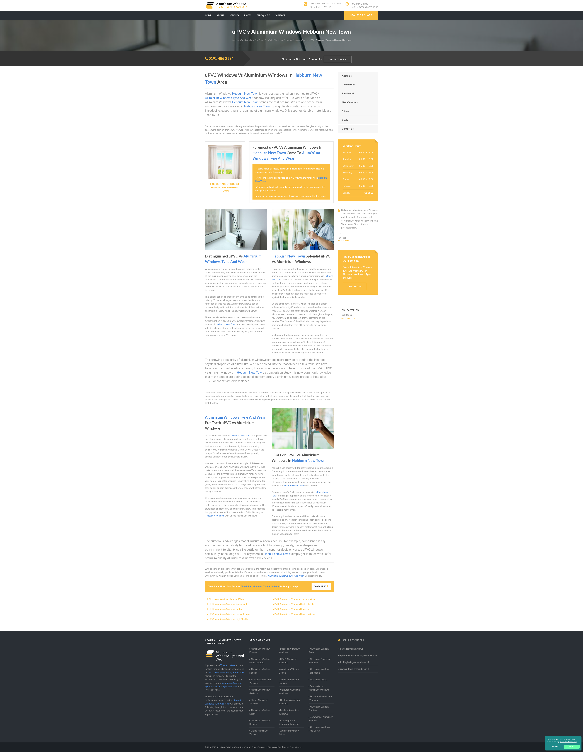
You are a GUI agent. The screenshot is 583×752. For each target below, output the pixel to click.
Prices (247, 15)
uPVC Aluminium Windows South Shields (293, 604)
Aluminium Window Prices (289, 732)
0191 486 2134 (320, 7)
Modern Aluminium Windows (289, 712)
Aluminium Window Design (289, 671)
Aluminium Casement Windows (320, 661)
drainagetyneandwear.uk (351, 648)
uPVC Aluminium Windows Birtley (225, 609)
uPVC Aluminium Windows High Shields (228, 619)
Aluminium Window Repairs (259, 722)
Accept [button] (571, 746)
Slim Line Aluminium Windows (260, 681)
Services (234, 15)
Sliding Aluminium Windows (258, 732)
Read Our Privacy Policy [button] (568, 742)
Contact (280, 15)
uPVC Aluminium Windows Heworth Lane (229, 614)
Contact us (348, 128)
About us (347, 76)
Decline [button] (554, 746)
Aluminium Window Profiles (289, 681)
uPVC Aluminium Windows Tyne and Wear (294, 599)
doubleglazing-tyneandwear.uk (354, 662)
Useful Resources (352, 640)
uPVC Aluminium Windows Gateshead (228, 604)
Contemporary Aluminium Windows (289, 722)
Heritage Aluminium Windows (289, 702)
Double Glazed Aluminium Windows (319, 688)
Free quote (263, 15)
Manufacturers (350, 102)
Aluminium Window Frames (259, 650)
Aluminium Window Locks (259, 712)
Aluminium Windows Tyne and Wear (226, 599)
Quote (345, 120)
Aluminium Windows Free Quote (319, 729)
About (220, 15)
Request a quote (361, 15)
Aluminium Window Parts (319, 650)
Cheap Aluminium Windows (258, 702)
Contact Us (320, 586)
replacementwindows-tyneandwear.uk (358, 655)
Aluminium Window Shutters (319, 708)
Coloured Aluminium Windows (289, 691)
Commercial (348, 84)
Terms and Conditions (278, 747)
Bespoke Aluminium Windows (289, 650)
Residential (348, 93)
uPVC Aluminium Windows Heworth (291, 609)
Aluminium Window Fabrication (319, 671)
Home (208, 15)
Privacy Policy (296, 747)
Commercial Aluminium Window (321, 719)
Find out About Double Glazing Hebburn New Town (225, 187)
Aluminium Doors (318, 679)
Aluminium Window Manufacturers (259, 661)
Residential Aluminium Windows (320, 698)
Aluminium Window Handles (259, 671)
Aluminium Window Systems (259, 691)
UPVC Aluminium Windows (288, 661)
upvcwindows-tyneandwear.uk (354, 669)
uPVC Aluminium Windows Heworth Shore (294, 614)
